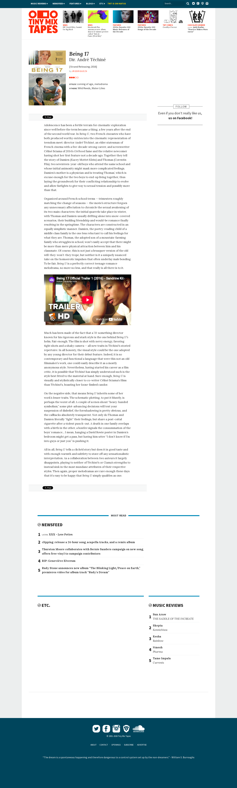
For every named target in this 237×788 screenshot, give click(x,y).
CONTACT (103, 744)
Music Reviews (38, 3)
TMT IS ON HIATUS (117, 3)
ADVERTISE (142, 744)
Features (74, 3)
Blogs (89, 3)
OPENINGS (116, 744)
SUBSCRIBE (129, 744)
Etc (101, 3)
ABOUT (93, 744)
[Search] (187, 3)
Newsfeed (58, 3)
